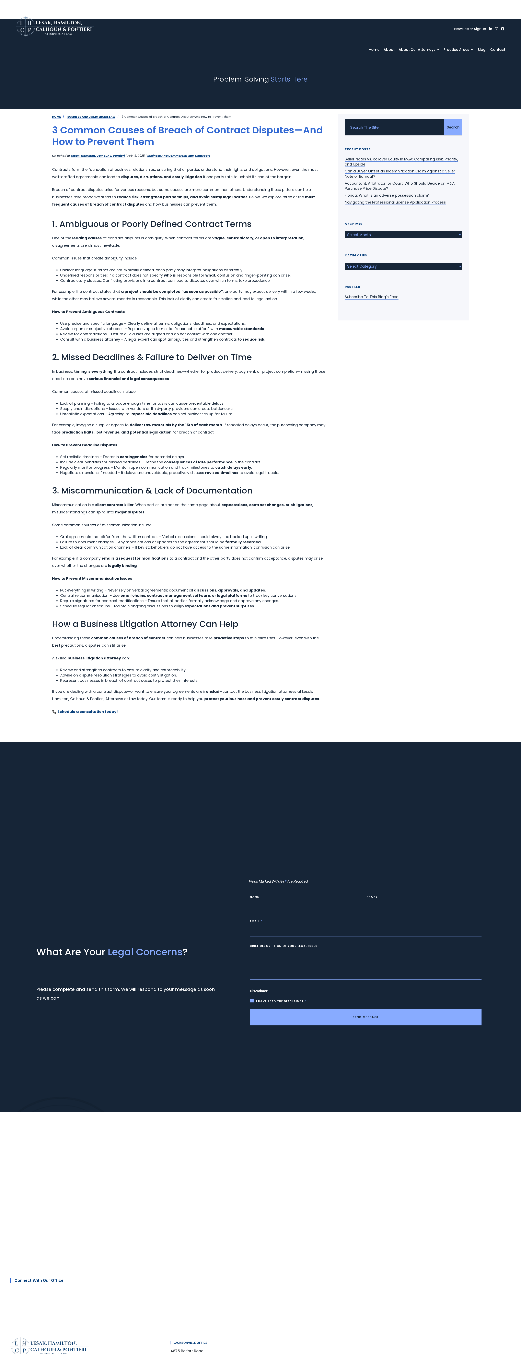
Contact (497, 49)
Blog (482, 49)
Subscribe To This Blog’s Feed (371, 296)
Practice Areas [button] (456, 49)
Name (254, 897)
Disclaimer (259, 991)
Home (374, 49)
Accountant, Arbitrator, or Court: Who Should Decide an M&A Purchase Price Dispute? (400, 186)
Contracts (202, 156)
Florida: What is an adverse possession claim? (387, 195)
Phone (372, 897)
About (389, 49)
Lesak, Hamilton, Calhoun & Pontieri (98, 156)
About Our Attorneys (417, 49)
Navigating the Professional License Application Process (395, 202)
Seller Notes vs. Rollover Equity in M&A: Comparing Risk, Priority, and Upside (401, 162)
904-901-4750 (485, 5)
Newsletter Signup (470, 28)
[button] (515, 1322)
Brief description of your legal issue (283, 946)
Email (256, 921)
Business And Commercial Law (170, 156)
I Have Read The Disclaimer (281, 1001)
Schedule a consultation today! (87, 711)
